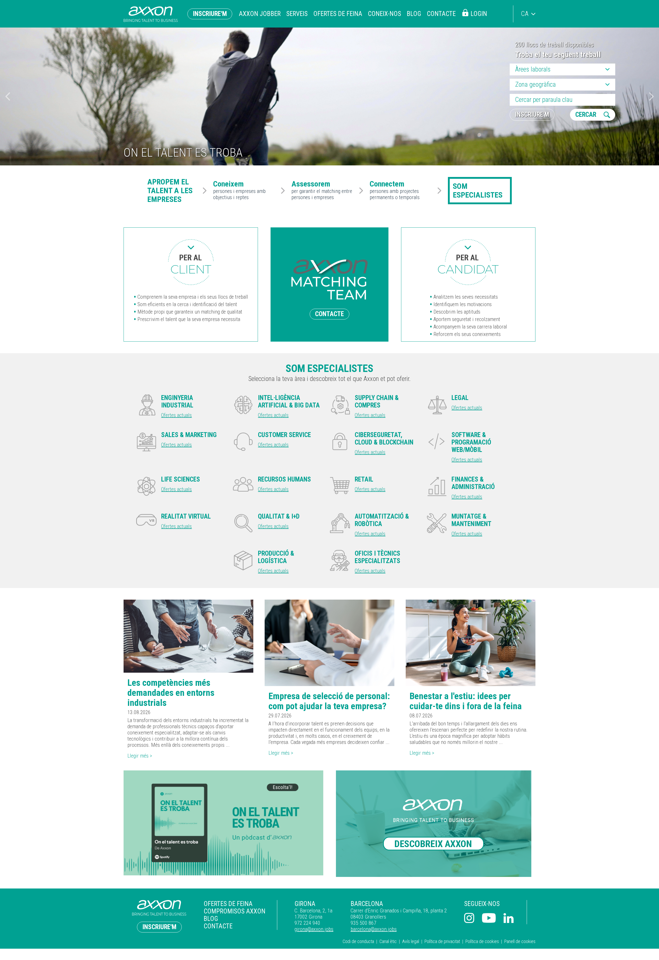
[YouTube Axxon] (489, 918)
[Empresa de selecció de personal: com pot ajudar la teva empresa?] (329, 643)
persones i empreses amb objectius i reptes (239, 190)
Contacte (441, 13)
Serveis (297, 13)
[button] (651, 96)
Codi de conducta (358, 941)
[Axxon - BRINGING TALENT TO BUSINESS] (151, 14)
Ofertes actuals (176, 415)
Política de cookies (482, 941)
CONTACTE (329, 314)
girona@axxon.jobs (313, 929)
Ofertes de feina (337, 13)
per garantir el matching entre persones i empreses (321, 190)
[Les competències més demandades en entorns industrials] (188, 636)
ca (524, 13)
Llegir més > (139, 756)
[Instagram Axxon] (469, 918)
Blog (414, 13)
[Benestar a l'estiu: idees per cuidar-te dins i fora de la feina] (470, 643)
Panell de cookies (519, 941)
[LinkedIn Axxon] (509, 918)
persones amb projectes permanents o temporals (395, 190)
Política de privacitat (442, 941)
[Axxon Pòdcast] (223, 823)
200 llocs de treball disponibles (554, 44)
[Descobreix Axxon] (435, 823)
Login (479, 13)
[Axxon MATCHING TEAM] (191, 262)
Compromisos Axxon (234, 911)
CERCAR (585, 114)
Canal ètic (388, 941)
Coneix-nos (384, 13)
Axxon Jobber (260, 13)
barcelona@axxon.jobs (374, 929)
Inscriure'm (210, 13)
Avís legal (410, 941)
